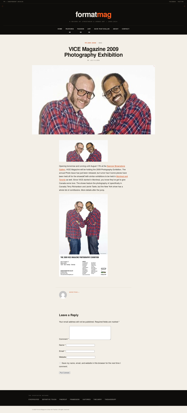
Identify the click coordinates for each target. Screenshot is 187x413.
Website (62, 356)
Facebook (172, 1)
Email (62, 350)
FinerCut (63, 399)
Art (89, 29)
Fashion (80, 29)
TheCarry (98, 399)
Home (60, 29)
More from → (74, 292)
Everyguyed (34, 399)
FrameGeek (75, 399)
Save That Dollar (102, 29)
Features (70, 29)
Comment (64, 338)
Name (62, 344)
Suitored (86, 399)
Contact (125, 29)
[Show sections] (70, 32)
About (115, 29)
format (94, 14)
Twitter (181, 1)
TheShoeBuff (110, 399)
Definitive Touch (49, 399)
